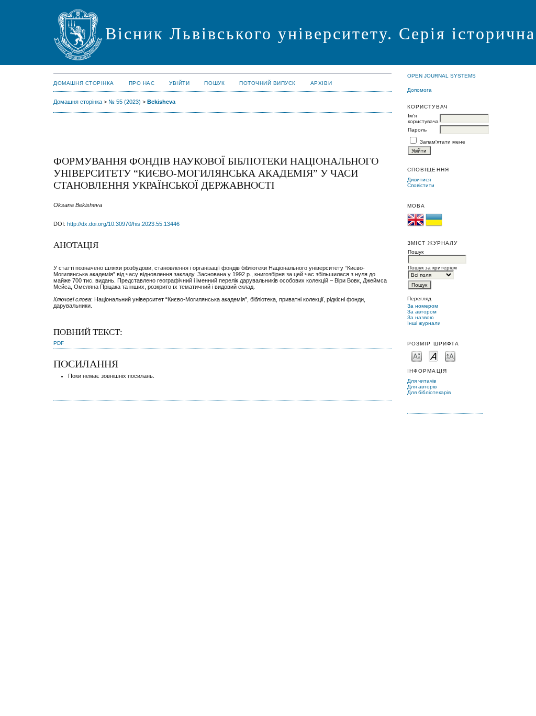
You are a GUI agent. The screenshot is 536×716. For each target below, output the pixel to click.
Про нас (142, 83)
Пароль (417, 130)
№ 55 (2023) (124, 102)
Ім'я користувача (423, 118)
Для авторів (422, 386)
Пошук (214, 83)
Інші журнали (424, 323)
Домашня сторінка (83, 83)
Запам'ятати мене (442, 142)
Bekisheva (161, 102)
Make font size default (433, 356)
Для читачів (421, 381)
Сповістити (420, 185)
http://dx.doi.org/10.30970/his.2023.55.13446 (123, 224)
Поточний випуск (267, 83)
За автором (422, 311)
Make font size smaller (416, 356)
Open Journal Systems (441, 76)
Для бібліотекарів (429, 392)
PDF (58, 343)
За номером (422, 306)
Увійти (179, 83)
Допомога (419, 90)
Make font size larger (450, 356)
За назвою (420, 317)
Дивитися (419, 179)
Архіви (321, 83)
